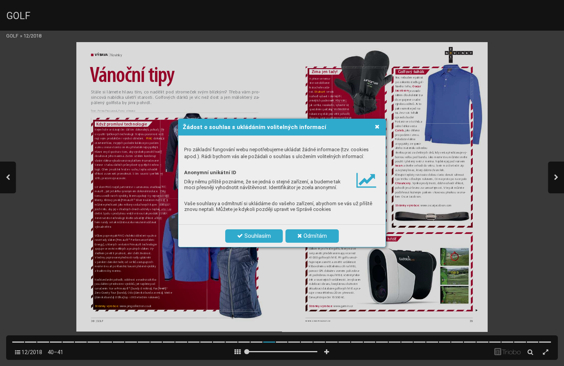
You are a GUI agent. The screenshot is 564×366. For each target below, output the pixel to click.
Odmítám (314, 235)
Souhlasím (257, 235)
